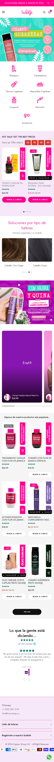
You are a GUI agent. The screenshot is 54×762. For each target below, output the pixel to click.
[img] (27, 640)
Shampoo (14, 75)
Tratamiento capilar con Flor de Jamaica (13, 459)
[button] (5, 189)
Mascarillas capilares (40, 91)
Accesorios (27, 123)
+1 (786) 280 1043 (10, 709)
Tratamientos (40, 75)
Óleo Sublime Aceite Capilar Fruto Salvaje (40, 184)
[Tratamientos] (40, 68)
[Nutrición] (40, 100)
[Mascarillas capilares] (40, 84)
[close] (52, 3)
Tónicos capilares (14, 91)
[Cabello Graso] (14, 250)
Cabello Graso (14, 265)
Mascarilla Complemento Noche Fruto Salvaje (14, 184)
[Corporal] (14, 100)
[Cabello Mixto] (40, 250)
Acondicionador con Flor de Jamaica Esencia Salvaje (13, 518)
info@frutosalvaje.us (10, 713)
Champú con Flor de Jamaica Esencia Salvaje (39, 459)
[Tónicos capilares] (14, 84)
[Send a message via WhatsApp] (49, 757)
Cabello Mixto (40, 265)
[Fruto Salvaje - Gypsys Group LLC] (27, 12)
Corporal (14, 107)
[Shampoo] (14, 68)
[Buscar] (44, 12)
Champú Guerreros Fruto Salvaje (38, 581)
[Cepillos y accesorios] (27, 116)
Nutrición (40, 107)
